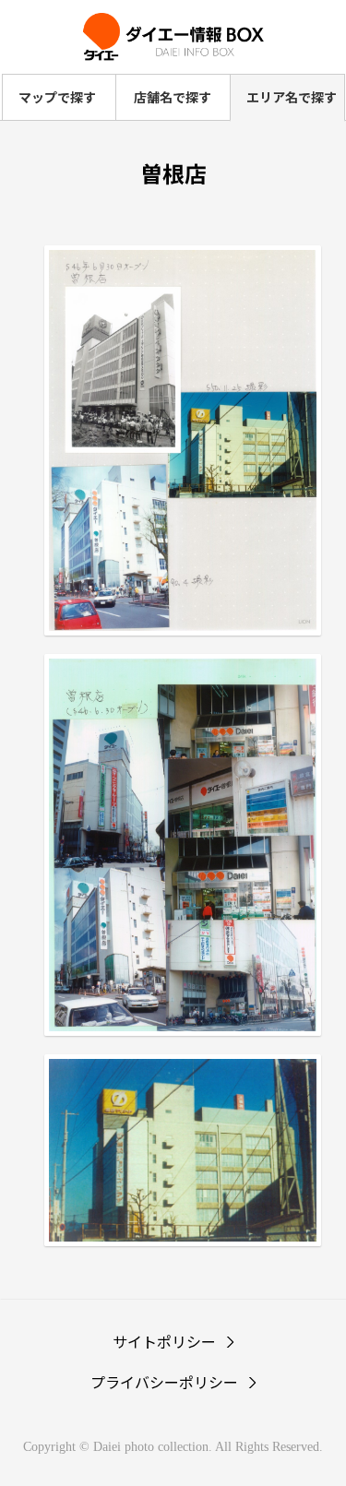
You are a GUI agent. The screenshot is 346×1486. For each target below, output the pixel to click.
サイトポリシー (164, 1341)
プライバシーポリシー (164, 1382)
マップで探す (57, 97)
